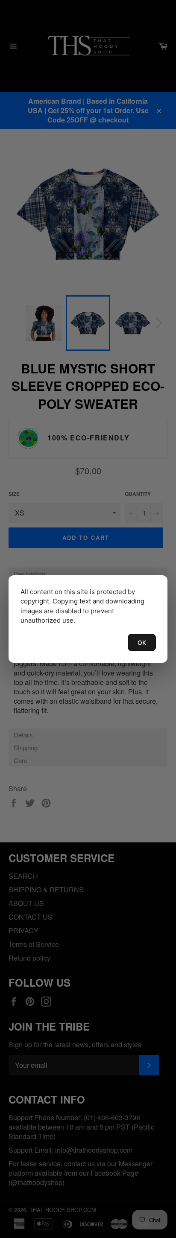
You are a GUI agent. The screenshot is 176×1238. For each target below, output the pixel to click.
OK (142, 642)
